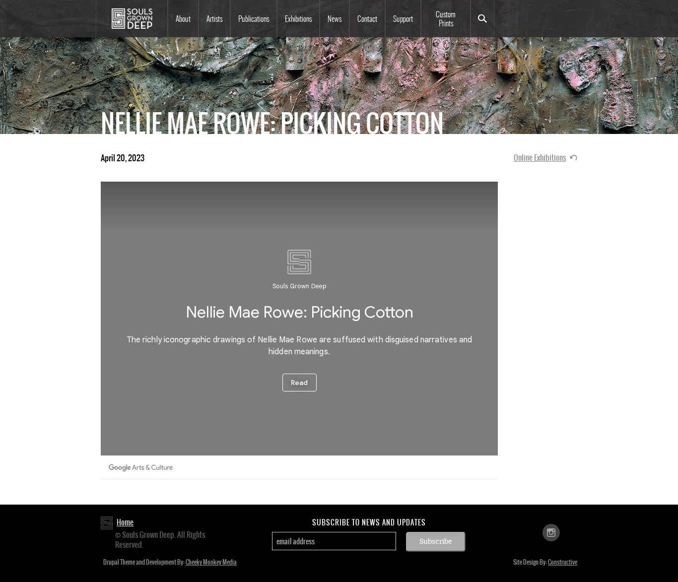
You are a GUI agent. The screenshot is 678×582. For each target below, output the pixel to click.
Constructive (562, 562)
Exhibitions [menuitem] (298, 18)
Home (125, 522)
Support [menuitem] (403, 18)
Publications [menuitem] (253, 18)
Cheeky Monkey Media (211, 562)
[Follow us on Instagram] (551, 532)
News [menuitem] (334, 18)
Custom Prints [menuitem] (446, 19)
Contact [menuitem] (367, 18)
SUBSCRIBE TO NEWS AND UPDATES (369, 522)
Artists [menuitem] (214, 18)
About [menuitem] (183, 18)
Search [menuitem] (482, 18)
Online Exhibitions (540, 157)
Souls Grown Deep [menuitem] (131, 18)
